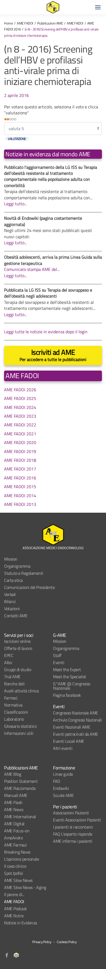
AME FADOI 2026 (20, 389)
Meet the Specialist (69, 676)
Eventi (58, 662)
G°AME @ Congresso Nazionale (71, 685)
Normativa (13, 705)
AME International (20, 816)
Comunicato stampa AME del (30, 269)
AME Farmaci (15, 845)
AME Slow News (18, 880)
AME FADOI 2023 (20, 416)
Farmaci (11, 698)
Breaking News (17, 852)
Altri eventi (62, 748)
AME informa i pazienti (72, 841)
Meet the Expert (67, 669)
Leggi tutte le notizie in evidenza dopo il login (46, 331)
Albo (8, 662)
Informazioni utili (18, 733)
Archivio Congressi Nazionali (77, 720)
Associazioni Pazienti (71, 812)
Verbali (10, 594)
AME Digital (14, 823)
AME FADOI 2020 (20, 442)
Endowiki (61, 788)
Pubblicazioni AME (50, 23)
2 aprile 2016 (16, 95)
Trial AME (12, 676)
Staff (57, 655)
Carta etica (13, 580)
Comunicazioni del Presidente (29, 587)
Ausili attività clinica (21, 690)
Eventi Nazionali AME (71, 727)
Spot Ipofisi (13, 873)
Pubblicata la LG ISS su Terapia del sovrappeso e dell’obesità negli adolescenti (48, 293)
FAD (56, 781)
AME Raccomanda (19, 788)
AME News (13, 809)
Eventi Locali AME (68, 741)
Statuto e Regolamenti (23, 573)
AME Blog (12, 774)
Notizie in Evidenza (20, 922)
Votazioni (12, 608)
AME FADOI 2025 (20, 398)
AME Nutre (14, 915)
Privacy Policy (41, 941)
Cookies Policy (66, 941)
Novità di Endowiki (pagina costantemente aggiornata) (43, 221)
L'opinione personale (21, 859)
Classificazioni (16, 712)
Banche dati (14, 683)
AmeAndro (13, 837)
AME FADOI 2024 (20, 407)
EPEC (8, 655)
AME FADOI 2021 (20, 433)
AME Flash (13, 802)
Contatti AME (15, 615)
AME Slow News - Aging (25, 887)
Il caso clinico (15, 866)
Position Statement (21, 781)
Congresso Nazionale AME (75, 713)
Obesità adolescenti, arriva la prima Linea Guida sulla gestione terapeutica (53, 260)
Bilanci (10, 601)
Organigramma (17, 566)
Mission (10, 559)
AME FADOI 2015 (20, 486)
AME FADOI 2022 (20, 424)
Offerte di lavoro (18, 648)
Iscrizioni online (17, 641)
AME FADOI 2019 (20, 451)
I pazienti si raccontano (72, 827)
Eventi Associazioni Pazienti (77, 820)
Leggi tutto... (15, 203)
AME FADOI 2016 (20, 478)
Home (8, 23)
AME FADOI (25, 23)
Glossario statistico (20, 726)
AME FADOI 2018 (20, 460)
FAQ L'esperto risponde (72, 834)
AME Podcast (15, 908)
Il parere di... (14, 894)
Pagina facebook (67, 695)
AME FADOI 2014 (20, 495)
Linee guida (63, 774)
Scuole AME (63, 795)
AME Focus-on (16, 830)
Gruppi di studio (17, 669)
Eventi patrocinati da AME (75, 734)
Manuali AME (15, 795)
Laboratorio (14, 719)
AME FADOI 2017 (20, 469)
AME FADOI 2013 (20, 504)
